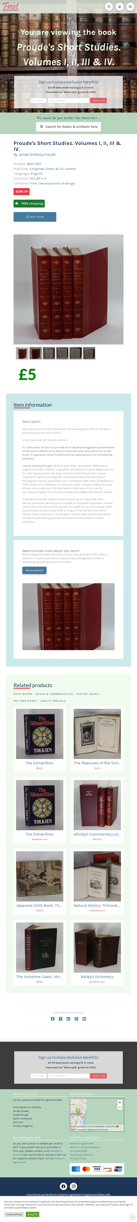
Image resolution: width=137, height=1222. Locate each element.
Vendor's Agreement (82, 1143)
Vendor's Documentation (85, 1147)
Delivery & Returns (81, 1154)
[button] (109, 7)
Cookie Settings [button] (14, 1214)
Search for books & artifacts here (71, 127)
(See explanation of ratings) (57, 183)
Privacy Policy (78, 1158)
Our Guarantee (78, 1150)
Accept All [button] (32, 1214)
